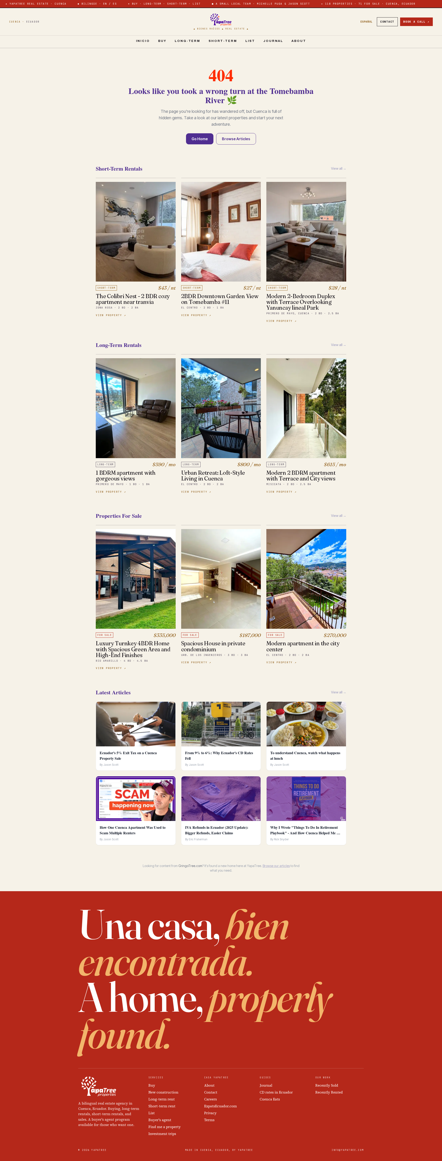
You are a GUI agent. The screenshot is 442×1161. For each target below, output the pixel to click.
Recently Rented (329, 1092)
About (298, 41)
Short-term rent (161, 1106)
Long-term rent (161, 1099)
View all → (338, 168)
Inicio (143, 41)
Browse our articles (276, 866)
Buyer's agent (159, 1119)
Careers (210, 1099)
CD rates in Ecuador (276, 1092)
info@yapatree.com (348, 1150)
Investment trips (162, 1133)
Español (367, 21)
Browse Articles (236, 139)
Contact (387, 21)
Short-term (223, 41)
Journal (273, 41)
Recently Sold (326, 1085)
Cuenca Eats (270, 1099)
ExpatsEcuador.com (220, 1106)
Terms (209, 1119)
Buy (162, 41)
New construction (163, 1092)
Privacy (210, 1113)
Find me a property (164, 1126)
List (250, 41)
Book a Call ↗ (416, 21)
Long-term (187, 41)
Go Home (200, 139)
